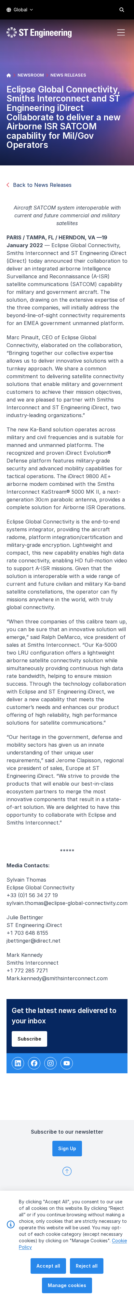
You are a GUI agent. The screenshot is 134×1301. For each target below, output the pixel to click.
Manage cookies (67, 1285)
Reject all (87, 1266)
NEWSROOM (31, 75)
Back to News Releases (42, 185)
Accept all (48, 1266)
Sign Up (67, 1148)
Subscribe (29, 1039)
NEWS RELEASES (68, 75)
